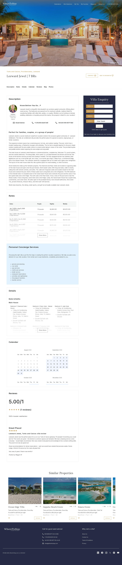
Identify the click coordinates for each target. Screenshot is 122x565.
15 (54, 364)
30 (18, 373)
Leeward (36, 71)
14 (51, 364)
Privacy (84, 543)
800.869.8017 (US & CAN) (51, 534)
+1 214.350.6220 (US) (41, 123)
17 (60, 364)
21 (51, 367)
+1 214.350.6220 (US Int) (50, 537)
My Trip (77, 4)
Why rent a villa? (88, 529)
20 (48, 367)
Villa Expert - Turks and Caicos (13, 117)
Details (24, 87)
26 (27, 370)
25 (24, 370)
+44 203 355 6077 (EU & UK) (52, 540)
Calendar (32, 87)
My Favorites (84, 4)
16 (57, 364)
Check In (90, 106)
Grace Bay (30, 510)
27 (31, 370)
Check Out (90, 111)
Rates (18, 87)
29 (37, 370)
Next (120, 33)
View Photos (114, 62)
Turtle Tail (99, 510)
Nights (90, 116)
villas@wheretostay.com (51, 543)
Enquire (99, 126)
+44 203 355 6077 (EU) (65, 123)
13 (47, 364)
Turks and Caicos (13, 71)
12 (66, 361)
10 (60, 361)
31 (21, 373)
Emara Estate (84, 507)
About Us (84, 534)
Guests (90, 121)
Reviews (39, 87)
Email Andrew (20, 123)
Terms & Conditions (87, 540)
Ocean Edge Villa (16, 507)
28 (34, 370)
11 (63, 361)
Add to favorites (105, 75)
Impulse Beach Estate (53, 507)
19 (66, 364)
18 (63, 364)
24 (21, 370)
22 (54, 367)
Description (10, 87)
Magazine (93, 4)
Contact (91, 75)
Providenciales (26, 71)
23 (18, 370)
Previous (1, 33)
